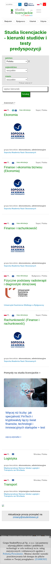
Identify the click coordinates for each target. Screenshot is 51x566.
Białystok (8, 21)
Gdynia (43, 21)
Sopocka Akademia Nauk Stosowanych (20, 152)
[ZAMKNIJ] (41, 559)
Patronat (47, 536)
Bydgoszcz (20, 21)
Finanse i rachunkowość (20, 228)
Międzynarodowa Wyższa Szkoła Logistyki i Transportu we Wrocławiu (22, 469)
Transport (10, 484)
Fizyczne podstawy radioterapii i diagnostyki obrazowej (25, 282)
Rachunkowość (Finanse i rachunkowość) (21, 321)
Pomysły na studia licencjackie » (22, 372)
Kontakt (38, 536)
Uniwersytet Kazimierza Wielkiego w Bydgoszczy (24, 305)
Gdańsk (33, 21)
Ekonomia (11, 115)
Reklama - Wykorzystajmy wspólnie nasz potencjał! (17, 536)
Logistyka (10, 458)
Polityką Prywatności (13, 553)
